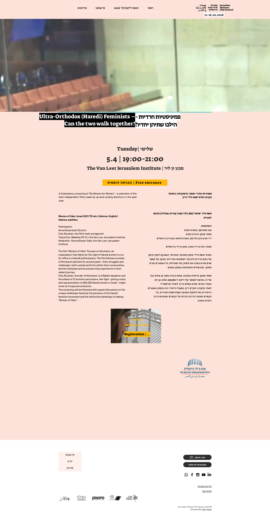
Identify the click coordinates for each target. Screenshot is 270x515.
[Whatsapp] (186, 475)
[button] (197, 464)
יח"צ (70, 461)
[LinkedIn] (209, 475)
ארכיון (70, 468)
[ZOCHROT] (203, 475)
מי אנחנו (69, 454)
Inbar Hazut (207, 509)
